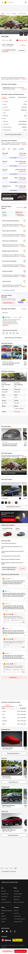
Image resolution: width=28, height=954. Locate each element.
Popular (7, 705)
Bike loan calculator (19, 902)
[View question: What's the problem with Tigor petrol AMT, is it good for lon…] (14, 594)
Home (2, 868)
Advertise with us (18, 921)
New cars (3, 891)
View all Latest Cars (13, 835)
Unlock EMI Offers (7, 951)
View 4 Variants (13, 174)
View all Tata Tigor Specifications (13, 134)
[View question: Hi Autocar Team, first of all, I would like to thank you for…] (14, 638)
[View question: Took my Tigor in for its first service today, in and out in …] (14, 582)
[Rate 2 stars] (7, 333)
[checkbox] (24, 373)
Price (8, 13)
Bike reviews (17, 896)
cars (7, 868)
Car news (3, 899)
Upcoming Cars (5, 893)
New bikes (16, 891)
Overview (4, 97)
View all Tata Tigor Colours (13, 506)
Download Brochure (7, 302)
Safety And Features (22, 97)
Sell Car (3, 921)
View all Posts (13, 677)
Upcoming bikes (18, 893)
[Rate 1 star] (4, 333)
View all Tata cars (13, 782)
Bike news (16, 899)
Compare (22, 373)
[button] (21, 40)
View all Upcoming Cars (13, 753)
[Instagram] (6, 931)
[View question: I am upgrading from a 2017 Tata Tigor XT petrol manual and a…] (14, 663)
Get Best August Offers (20, 951)
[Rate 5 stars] (17, 333)
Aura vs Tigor (17, 411)
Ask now (22, 568)
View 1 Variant (13, 157)
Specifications (12, 97)
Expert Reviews (22, 13)
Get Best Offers (22, 155)
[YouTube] (2, 931)
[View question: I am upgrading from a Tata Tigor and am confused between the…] (14, 613)
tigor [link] (15, 868)
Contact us (4, 919)
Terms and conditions (19, 919)
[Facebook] (10, 931)
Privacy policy (17, 916)
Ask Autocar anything (6, 910)
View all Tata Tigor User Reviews (13, 337)
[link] (11, 739)
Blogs (2, 913)
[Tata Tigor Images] (14, 25)
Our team (16, 913)
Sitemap (3, 916)
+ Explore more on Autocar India (9, 882)
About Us (16, 910)
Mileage (14, 13)
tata (11, 868)
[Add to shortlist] (26, 18)
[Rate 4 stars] (14, 333)
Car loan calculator (6, 902)
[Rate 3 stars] (10, 333)
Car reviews (4, 896)
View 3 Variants (13, 165)
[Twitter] (14, 931)
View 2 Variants (13, 190)
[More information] (15, 50)
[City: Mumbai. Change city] (26, 2)
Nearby (20, 705)
